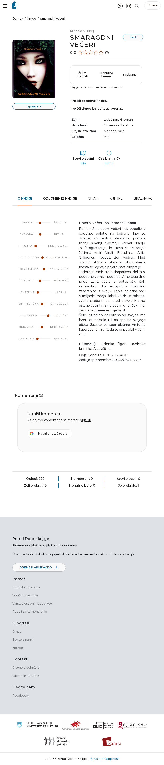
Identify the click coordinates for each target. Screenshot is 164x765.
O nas (16, 631)
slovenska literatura (118, 125)
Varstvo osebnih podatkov (32, 603)
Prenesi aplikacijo (36, 567)
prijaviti (85, 420)
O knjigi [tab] (25, 198)
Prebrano (130, 74)
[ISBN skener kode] (129, 5)
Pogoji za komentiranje (29, 611)
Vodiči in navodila (25, 595)
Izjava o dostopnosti (104, 759)
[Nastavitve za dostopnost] (120, 5)
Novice (17, 648)
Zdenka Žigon (114, 344)
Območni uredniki (26, 676)
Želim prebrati (82, 74)
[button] (5, 6)
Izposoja (33, 106)
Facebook (20, 695)
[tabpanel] (82, 294)
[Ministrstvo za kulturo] (37, 725)
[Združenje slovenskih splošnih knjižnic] (132, 725)
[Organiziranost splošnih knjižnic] (75, 725)
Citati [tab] (93, 198)
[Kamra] (111, 741)
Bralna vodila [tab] (147, 198)
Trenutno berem (106, 74)
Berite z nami (22, 639)
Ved (107, 137)
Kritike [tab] (116, 198)
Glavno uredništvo (26, 667)
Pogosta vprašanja (26, 587)
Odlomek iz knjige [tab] (60, 198)
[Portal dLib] (103, 725)
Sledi (133, 37)
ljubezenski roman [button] (118, 119)
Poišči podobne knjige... (90, 101)
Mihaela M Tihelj (82, 31)
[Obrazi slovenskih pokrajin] (57, 741)
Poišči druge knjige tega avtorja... (97, 108)
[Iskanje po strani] (137, 5)
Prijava (152, 5)
